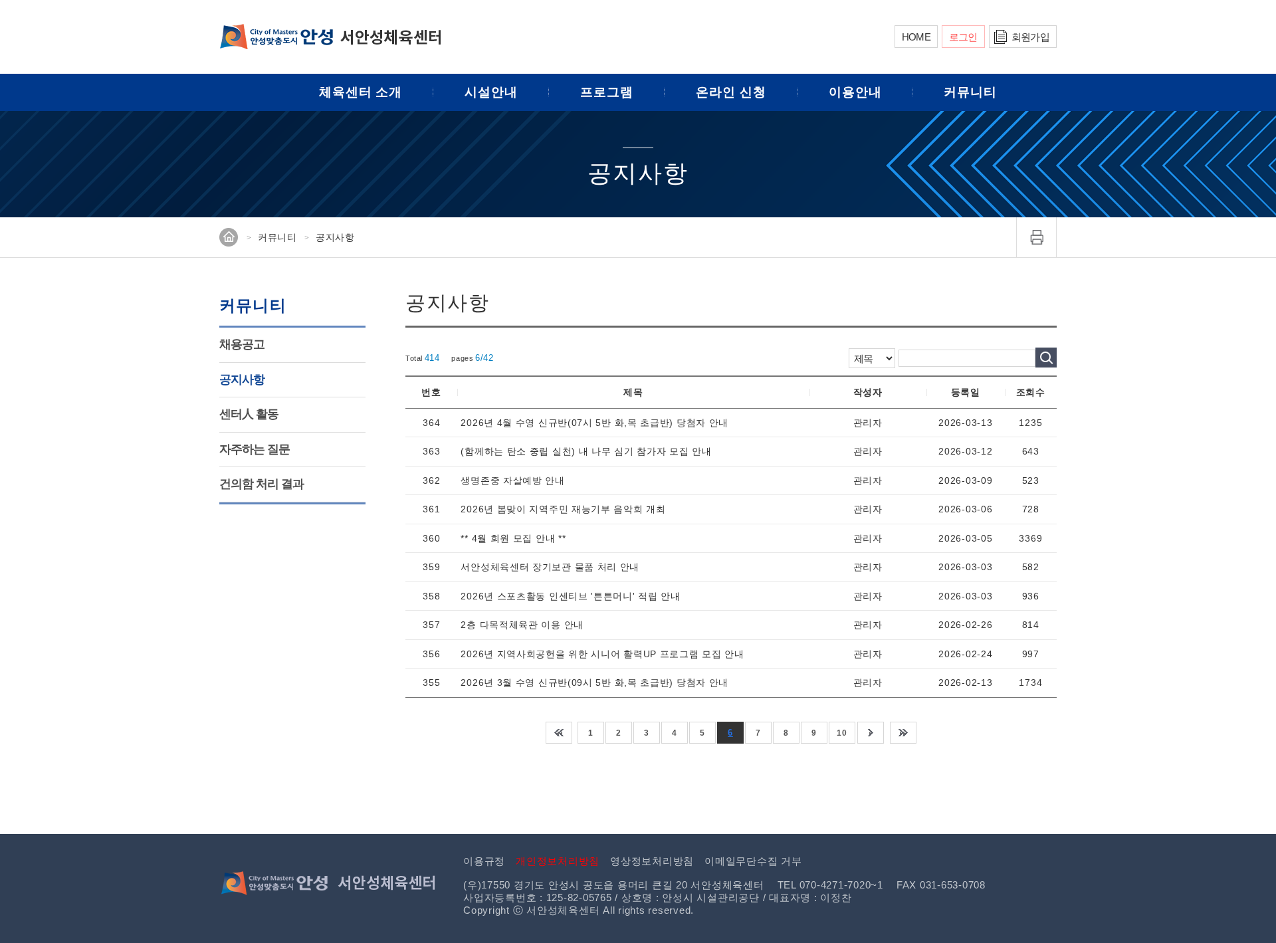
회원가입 (1030, 37)
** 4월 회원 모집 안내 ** (513, 538)
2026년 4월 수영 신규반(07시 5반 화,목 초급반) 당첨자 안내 (594, 422)
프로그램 (606, 92)
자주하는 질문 (254, 449)
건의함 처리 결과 (261, 483)
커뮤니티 (970, 92)
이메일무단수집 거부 (753, 861)
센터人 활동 (248, 414)
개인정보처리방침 (557, 861)
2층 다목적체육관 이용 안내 (522, 624)
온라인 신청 (731, 92)
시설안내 (491, 92)
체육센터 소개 (361, 92)
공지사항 (242, 379)
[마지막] (903, 733)
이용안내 (855, 92)
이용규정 (484, 861)
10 (842, 733)
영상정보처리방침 (652, 861)
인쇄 (1037, 237)
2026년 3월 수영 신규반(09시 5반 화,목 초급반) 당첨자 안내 (594, 682)
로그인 (963, 37)
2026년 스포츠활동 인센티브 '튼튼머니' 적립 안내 (570, 596)
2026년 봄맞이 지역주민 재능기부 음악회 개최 (563, 509)
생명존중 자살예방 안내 (512, 480)
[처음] (559, 733)
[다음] (870, 733)
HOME (916, 37)
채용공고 (242, 344)
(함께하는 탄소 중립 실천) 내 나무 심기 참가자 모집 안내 (586, 451)
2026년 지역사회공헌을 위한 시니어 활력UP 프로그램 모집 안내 (602, 654)
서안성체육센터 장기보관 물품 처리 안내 (550, 567)
